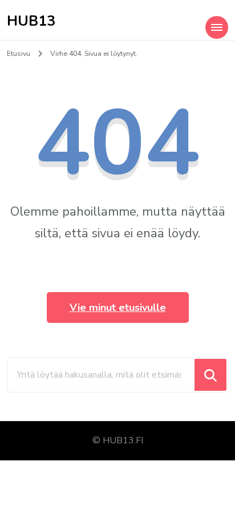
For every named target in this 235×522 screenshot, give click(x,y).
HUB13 (31, 21)
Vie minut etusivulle (118, 307)
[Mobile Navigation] (216, 27)
